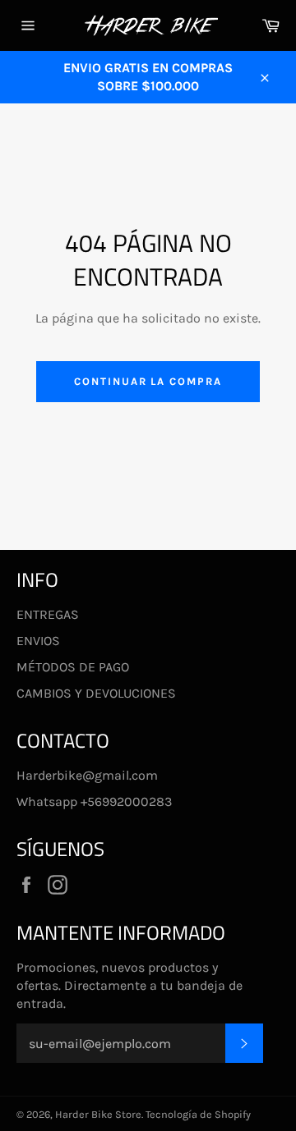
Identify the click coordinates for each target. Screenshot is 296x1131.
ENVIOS (38, 640)
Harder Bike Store (98, 1114)
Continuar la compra (148, 381)
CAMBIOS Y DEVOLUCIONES (96, 693)
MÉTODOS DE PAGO (72, 667)
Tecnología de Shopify (198, 1114)
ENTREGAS (47, 614)
